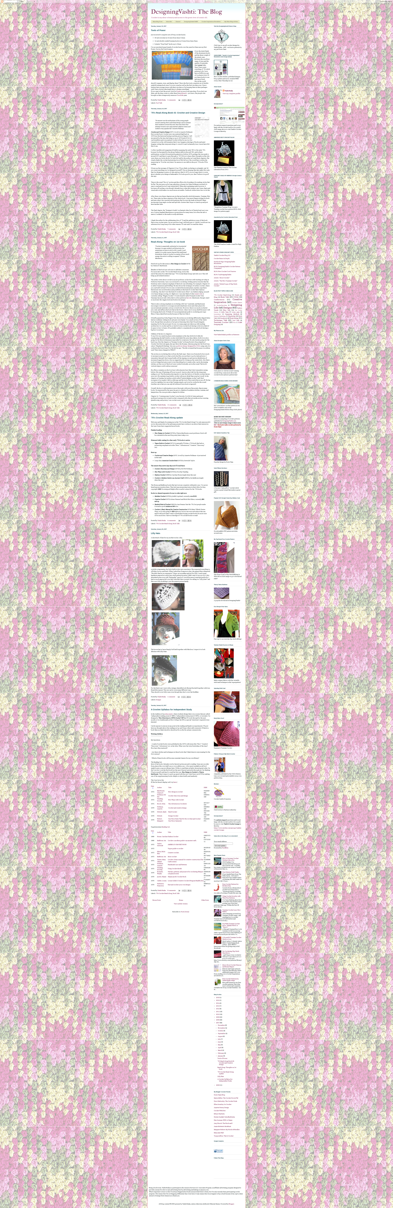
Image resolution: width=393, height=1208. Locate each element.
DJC (215, 425)
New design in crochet (175, 792)
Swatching (233, 318)
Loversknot (217, 314)
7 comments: (171, 229)
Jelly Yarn (225, 312)
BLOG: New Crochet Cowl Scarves (225, 271)
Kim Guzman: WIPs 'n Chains (223, 1120)
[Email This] (183, 100)
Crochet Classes (237, 302)
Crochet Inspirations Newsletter (211, 21)
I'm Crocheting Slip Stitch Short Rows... (230, 952)
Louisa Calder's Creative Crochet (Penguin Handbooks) (185, 880)
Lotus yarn (235, 312)
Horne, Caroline (162, 836)
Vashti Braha (229, 91)
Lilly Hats (155, 533)
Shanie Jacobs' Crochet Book (177, 877)
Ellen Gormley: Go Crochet (222, 1104)
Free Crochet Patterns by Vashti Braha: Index (230, 979)
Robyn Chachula (219, 1114)
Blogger (231, 1204)
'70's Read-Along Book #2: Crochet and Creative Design (178, 113)
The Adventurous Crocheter (177, 804)
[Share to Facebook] (189, 100)
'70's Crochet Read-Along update (167, 418)
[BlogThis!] (185, 100)
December (221, 1025)
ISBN (205, 787)
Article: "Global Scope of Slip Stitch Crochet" (225, 285)
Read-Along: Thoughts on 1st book (168, 242)
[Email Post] (179, 100)
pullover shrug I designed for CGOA (188, 346)
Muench (184, 93)
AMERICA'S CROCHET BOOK (177, 844)
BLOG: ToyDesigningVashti (222, 274)
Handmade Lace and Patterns (177, 864)
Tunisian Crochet (221, 322)
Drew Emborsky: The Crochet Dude (225, 1101)
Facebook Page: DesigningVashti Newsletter (224, 262)
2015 (218, 1000)
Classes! (178, 21)
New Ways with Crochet (176, 800)
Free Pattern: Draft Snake (230, 872)
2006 (218, 1085)
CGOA (235, 297)
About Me (169, 21)
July (219, 1039)
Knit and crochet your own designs (179, 884)
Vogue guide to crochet (175, 848)
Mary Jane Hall (219, 1133)
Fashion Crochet (173, 836)
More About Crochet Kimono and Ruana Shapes (231, 966)
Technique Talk (220, 320)
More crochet (172, 856)
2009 (218, 1017)
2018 (218, 997)
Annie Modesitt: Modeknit (222, 1126)
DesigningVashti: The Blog (186, 11)
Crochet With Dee (220, 1110)
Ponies (179, 91)
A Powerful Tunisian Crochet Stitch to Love (231, 938)
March (220, 1050)
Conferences (219, 300)
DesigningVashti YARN (191, 21)
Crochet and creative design (177, 808)
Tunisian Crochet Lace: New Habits (231, 911)
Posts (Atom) (185, 912)
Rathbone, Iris (161, 840)
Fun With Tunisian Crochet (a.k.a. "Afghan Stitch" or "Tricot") (231, 925)
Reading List (166, 827)
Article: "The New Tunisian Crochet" (225, 281)
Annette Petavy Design (221, 1107)
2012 (218, 1009)
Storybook (223, 318)
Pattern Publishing (220, 316)
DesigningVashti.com (229, 421)
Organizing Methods (232, 314)
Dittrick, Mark (161, 812)
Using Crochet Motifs (175, 868)
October (221, 1031)
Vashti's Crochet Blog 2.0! (222, 255)
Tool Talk (159, 103)
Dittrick (159, 816)
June (219, 1042)
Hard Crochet (172, 812)
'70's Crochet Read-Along (164, 232)
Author (159, 787)
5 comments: (171, 100)
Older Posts (205, 900)
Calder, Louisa (161, 880)
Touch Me (180, 95)
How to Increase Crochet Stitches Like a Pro (230, 859)
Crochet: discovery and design (178, 796)
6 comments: (171, 890)
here (175, 782)
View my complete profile (231, 93)
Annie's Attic (198, 294)
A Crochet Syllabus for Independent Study (171, 709)
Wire (234, 322)
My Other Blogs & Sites (231, 21)
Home (181, 900)
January (220, 1056)
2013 (218, 1006)
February (221, 1053)
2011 (218, 1011)
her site (189, 298)
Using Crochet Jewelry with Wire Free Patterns (231, 897)
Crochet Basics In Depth (221, 258)
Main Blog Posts (157, 21)
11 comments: (172, 405)
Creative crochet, (173, 852)
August (220, 1036)
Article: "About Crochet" (222, 278)
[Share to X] (187, 100)
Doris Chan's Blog (219, 1095)
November (221, 1028)
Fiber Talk (226, 310)
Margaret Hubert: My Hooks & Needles (227, 1129)
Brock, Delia (161, 804)
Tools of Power (158, 30)
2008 (218, 1020)
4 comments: (171, 520)
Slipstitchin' (232, 316)
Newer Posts (156, 900)
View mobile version (180, 904)
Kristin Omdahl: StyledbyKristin (224, 1117)
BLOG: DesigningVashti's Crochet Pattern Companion (227, 267)
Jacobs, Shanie (161, 877)
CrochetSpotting (222, 305)
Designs (158, 700)
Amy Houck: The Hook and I (223, 1123)
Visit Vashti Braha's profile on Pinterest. (226, 334)
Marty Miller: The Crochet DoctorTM (226, 1098)
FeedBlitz (225, 848)
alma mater (169, 714)
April (220, 1047)
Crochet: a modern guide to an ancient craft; (182, 840)
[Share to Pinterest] (191, 100)
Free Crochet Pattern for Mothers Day (230, 885)
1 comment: (171, 697)
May (219, 1045)
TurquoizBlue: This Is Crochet (223, 1136)
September (222, 1033)
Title (169, 787)
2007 (218, 1023)
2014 (218, 1003)
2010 (218, 1014)
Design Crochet (173, 816)
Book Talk (176, 232)
